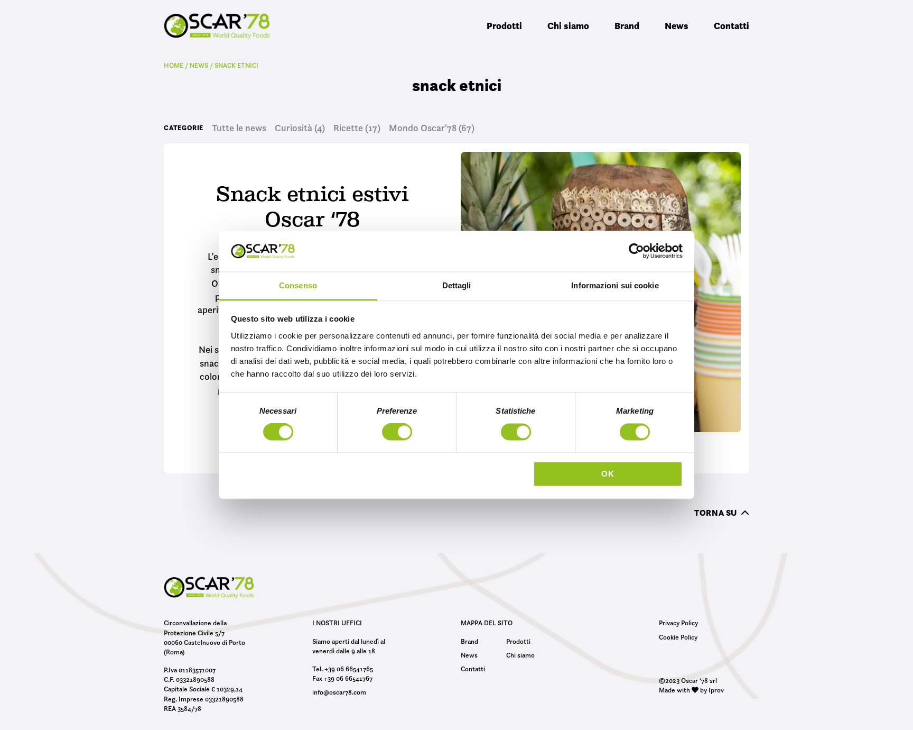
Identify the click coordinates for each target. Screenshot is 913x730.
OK (607, 473)
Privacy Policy (678, 622)
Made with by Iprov (691, 690)
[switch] (397, 433)
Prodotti (504, 26)
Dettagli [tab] (456, 285)
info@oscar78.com (339, 692)
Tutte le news (239, 128)
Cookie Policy (678, 637)
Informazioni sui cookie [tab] (614, 285)
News (676, 26)
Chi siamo (568, 26)
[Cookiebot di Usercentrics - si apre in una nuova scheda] (636, 251)
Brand (626, 26)
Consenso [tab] (298, 285)
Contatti (731, 26)
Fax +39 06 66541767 (342, 678)
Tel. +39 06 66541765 (342, 668)
